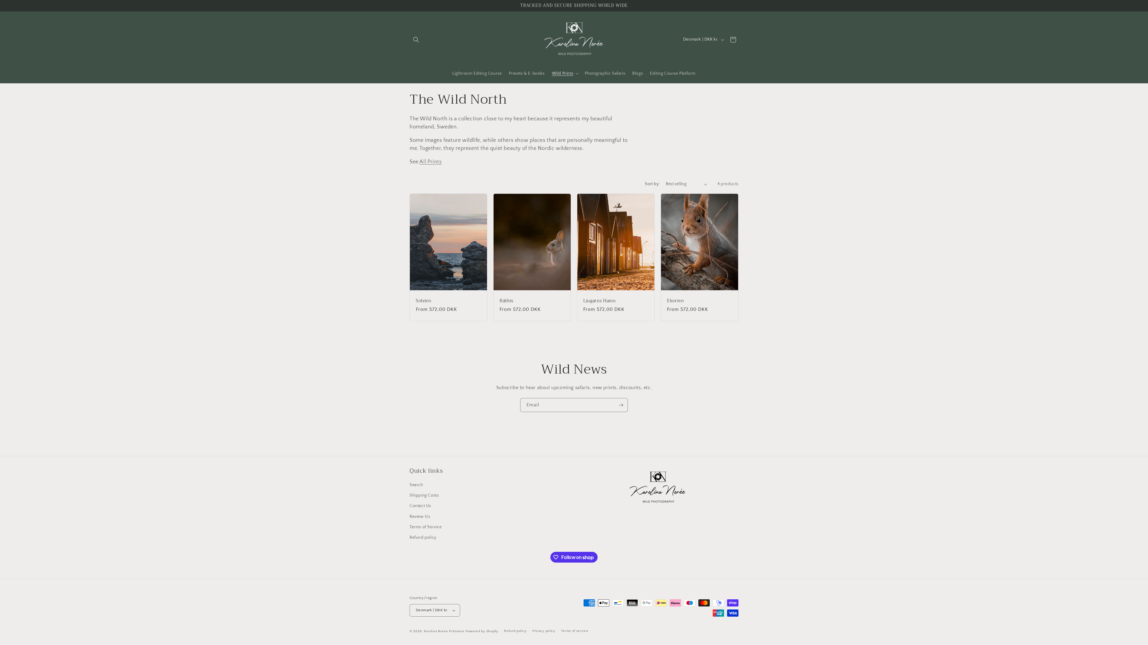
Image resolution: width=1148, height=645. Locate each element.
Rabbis (506, 301)
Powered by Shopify (482, 631)
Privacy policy (543, 631)
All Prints (430, 162)
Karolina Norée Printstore (444, 631)
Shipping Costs (424, 495)
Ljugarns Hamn (599, 301)
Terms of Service (426, 527)
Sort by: (652, 184)
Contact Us (420, 505)
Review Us (420, 516)
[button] (416, 39)
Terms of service (574, 631)
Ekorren (675, 301)
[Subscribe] (621, 405)
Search (416, 485)
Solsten (423, 301)
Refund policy (423, 537)
